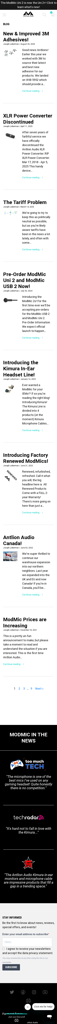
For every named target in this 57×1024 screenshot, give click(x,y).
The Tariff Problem (25, 202)
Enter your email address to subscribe (25, 934)
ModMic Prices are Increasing (24, 622)
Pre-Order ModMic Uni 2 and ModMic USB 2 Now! (24, 280)
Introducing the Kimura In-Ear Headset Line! (20, 369)
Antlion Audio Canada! (18, 540)
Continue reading (31, 91)
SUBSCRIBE (11, 967)
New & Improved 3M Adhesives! (26, 37)
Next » (39, 688)
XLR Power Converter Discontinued (27, 119)
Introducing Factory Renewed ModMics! (25, 458)
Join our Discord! (16, 1017)
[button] (44, 15)
